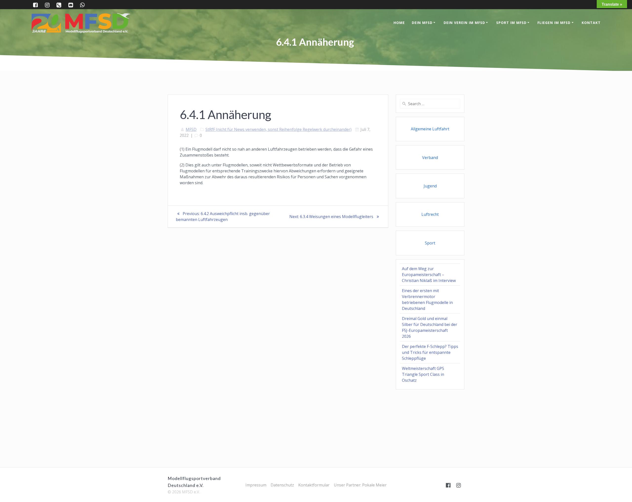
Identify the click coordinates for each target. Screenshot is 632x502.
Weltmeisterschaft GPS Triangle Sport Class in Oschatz (423, 374)
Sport (430, 243)
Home (399, 22)
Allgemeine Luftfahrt (430, 129)
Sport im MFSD (511, 22)
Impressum (255, 485)
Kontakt (591, 22)
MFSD (191, 129)
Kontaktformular (314, 485)
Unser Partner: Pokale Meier (360, 485)
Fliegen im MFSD (554, 22)
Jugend (430, 186)
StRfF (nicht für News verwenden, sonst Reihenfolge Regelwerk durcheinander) (278, 129)
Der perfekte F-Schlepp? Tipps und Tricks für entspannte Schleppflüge (430, 352)
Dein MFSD (422, 22)
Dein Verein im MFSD (464, 22)
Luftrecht (430, 214)
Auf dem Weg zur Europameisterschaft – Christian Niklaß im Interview (429, 274)
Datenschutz (282, 485)
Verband (430, 157)
